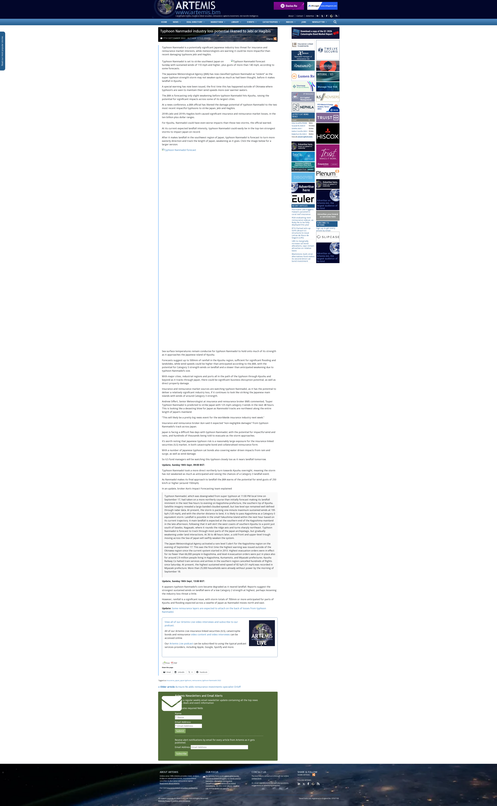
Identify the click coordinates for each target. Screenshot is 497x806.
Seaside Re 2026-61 (298, 126)
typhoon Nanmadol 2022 (211, 680)
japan (177, 680)
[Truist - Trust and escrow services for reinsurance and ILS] (327, 117)
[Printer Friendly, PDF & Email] (170, 663)
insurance (170, 680)
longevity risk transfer (220, 788)
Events (251, 22)
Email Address (182, 747)
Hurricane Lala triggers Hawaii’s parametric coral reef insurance (302, 211)
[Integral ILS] (327, 76)
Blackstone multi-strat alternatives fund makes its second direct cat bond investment (303, 257)
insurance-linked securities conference (182, 788)
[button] (335, 22)
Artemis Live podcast (181, 643)
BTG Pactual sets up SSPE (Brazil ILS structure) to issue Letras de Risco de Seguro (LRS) (301, 233)
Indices (290, 22)
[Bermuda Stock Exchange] (303, 156)
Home (164, 22)
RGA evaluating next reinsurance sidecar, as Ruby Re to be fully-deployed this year (302, 221)
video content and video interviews (210, 634)
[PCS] (327, 107)
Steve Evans (204, 38)
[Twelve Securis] (327, 50)
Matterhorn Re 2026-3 (299, 134)
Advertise (310, 16)
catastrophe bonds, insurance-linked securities (222, 777)
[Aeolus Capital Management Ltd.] (303, 55)
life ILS (229, 786)
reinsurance (197, 680)
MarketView (217, 22)
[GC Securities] (327, 86)
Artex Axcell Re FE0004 (299, 123)
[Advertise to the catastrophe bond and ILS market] (327, 215)
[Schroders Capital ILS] (327, 66)
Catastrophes (270, 22)
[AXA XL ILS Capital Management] (303, 96)
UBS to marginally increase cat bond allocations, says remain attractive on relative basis (303, 246)
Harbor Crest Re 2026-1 (300, 131)
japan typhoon (185, 680)
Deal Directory (195, 22)
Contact (299, 16)
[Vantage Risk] (303, 86)
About (291, 16)
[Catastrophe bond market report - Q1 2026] (314, 32)
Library (235, 22)
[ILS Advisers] (327, 97)
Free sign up (304, 801)
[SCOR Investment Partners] (303, 177)
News (176, 22)
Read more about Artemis (170, 783)
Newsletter (318, 22)
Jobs (303, 22)
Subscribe (181, 753)
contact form (256, 778)
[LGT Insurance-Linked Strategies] (303, 76)
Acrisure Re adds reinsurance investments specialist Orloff (199, 686)
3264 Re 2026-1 (297, 128)
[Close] (495, 799)
